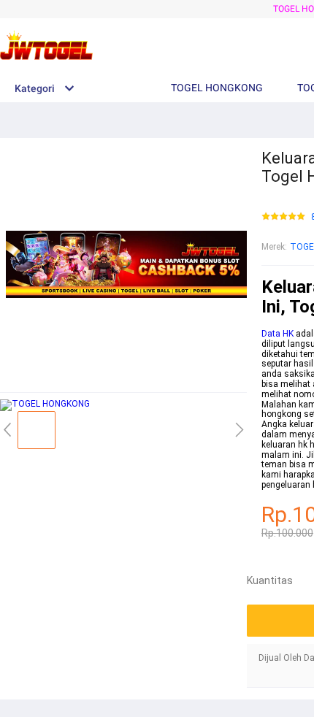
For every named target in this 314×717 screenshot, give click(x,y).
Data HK (277, 334)
